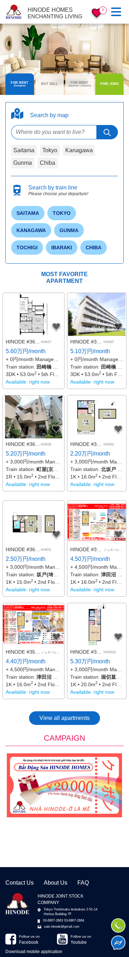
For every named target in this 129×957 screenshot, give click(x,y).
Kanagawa (79, 150)
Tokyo (49, 150)
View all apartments (64, 718)
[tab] (19, 84)
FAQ (83, 883)
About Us (55, 883)
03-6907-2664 (74, 920)
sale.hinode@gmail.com (62, 926)
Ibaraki (61, 247)
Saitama (23, 150)
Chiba (47, 163)
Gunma (22, 163)
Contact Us (19, 883)
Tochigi (27, 247)
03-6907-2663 (53, 920)
